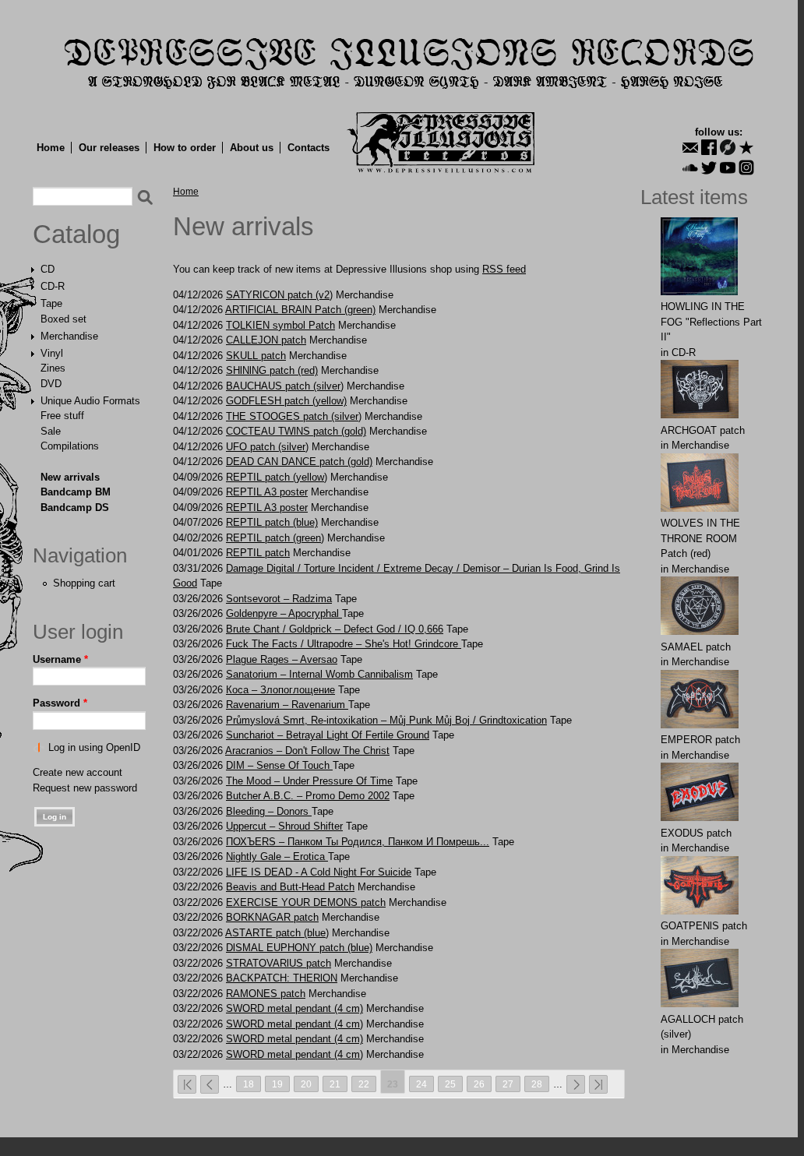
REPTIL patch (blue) (272, 522)
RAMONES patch (265, 993)
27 (508, 1084)
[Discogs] (727, 147)
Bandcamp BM (76, 492)
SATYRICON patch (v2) (279, 295)
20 (306, 1084)
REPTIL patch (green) (275, 538)
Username (60, 659)
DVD (51, 383)
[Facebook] (709, 147)
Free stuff (62, 415)
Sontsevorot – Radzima (279, 598)
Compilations (70, 446)
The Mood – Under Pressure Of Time (309, 781)
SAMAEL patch (696, 647)
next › (575, 1084)
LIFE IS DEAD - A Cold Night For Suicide (318, 872)
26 (479, 1084)
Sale (51, 431)
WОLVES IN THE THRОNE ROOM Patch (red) (700, 538)
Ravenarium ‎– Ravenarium (287, 704)
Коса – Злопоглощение (280, 690)
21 (335, 1084)
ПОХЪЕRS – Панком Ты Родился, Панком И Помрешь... (357, 842)
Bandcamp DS (75, 507)
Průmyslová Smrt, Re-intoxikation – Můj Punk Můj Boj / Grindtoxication (386, 720)
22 (363, 1084)
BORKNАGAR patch (272, 917)
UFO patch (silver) (267, 447)
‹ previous (209, 1084)
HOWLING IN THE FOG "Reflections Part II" (711, 322)
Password (60, 703)
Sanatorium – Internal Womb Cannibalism (319, 674)
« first (187, 1084)
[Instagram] (746, 167)
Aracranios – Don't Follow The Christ (307, 750)
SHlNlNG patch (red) (272, 370)
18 (248, 1084)
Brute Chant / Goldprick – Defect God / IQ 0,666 (334, 629)
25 (450, 1084)
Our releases (109, 147)
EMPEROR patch (700, 739)
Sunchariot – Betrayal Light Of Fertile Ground (327, 735)
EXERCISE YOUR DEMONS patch (306, 902)
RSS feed (504, 269)
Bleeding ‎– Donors (269, 811)
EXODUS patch (696, 833)
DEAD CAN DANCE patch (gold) (299, 461)
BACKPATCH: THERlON (281, 978)
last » (598, 1084)
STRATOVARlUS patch (278, 963)
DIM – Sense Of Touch (279, 765)
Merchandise (69, 336)
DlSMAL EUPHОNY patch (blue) (299, 947)
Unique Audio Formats (90, 401)
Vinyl (52, 353)
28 (536, 1084)
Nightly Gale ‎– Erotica (277, 856)
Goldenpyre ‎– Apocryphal (284, 613)
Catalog (76, 234)
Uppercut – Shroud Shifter (284, 826)
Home (51, 147)
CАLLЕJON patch (266, 340)
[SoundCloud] (690, 167)
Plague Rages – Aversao (281, 659)
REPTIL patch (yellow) (276, 477)
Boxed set (63, 319)
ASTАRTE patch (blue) (277, 933)
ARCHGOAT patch (703, 430)
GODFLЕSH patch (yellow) (286, 401)
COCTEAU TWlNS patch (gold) (296, 431)
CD (48, 269)
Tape (51, 303)
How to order (184, 147)
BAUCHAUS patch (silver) (285, 386)
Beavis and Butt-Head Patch (290, 887)
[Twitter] (709, 167)
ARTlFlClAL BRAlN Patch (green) (300, 309)
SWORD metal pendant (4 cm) (294, 1008)
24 (421, 1084)
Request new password (85, 788)
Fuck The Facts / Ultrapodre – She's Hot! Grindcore (343, 644)
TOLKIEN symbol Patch (280, 325)
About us (251, 147)
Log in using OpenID (94, 747)
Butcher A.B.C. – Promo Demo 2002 (308, 796)
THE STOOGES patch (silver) (293, 416)
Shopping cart (84, 583)
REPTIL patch (258, 553)
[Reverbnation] (746, 147)
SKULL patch (256, 355)
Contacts (308, 147)
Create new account (77, 772)
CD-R (53, 286)
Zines (53, 368)
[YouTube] (727, 167)
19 (277, 1084)
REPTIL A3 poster (267, 492)
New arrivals (70, 477)
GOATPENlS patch (704, 926)
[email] (690, 147)
